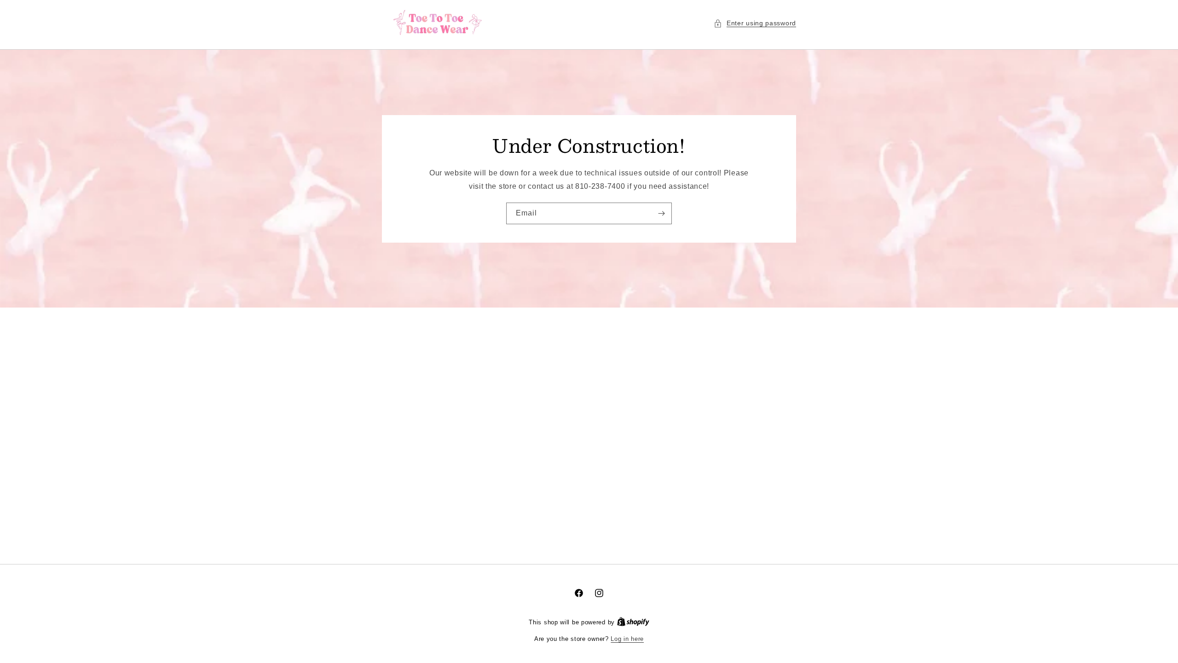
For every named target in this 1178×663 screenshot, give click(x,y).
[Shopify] (633, 622)
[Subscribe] (661, 213)
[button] (755, 23)
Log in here (627, 638)
